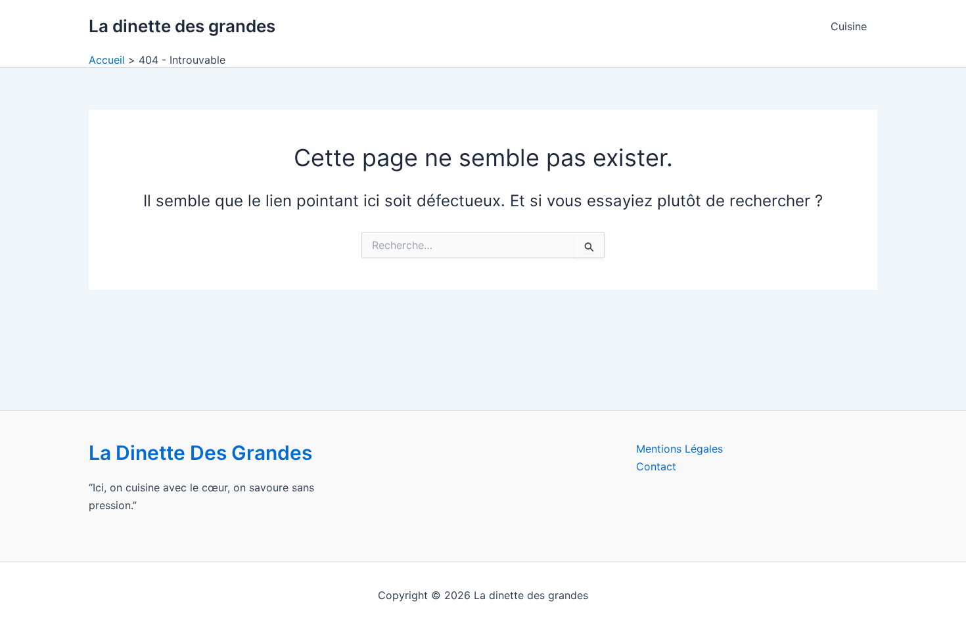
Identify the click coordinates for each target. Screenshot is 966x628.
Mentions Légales (679, 448)
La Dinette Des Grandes (200, 452)
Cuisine (849, 26)
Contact (656, 466)
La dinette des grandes (182, 26)
